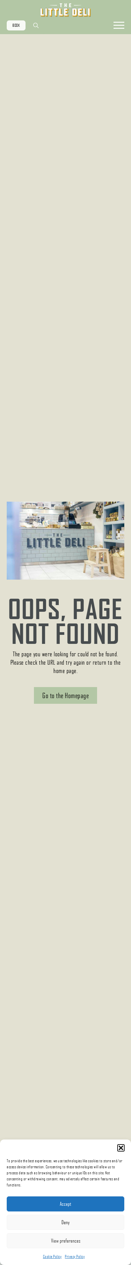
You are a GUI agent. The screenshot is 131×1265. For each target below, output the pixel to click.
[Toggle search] (36, 25)
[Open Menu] (119, 25)
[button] (121, 1148)
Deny (65, 1222)
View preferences (65, 1241)
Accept (65, 1204)
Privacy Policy (75, 1256)
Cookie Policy (52, 1256)
